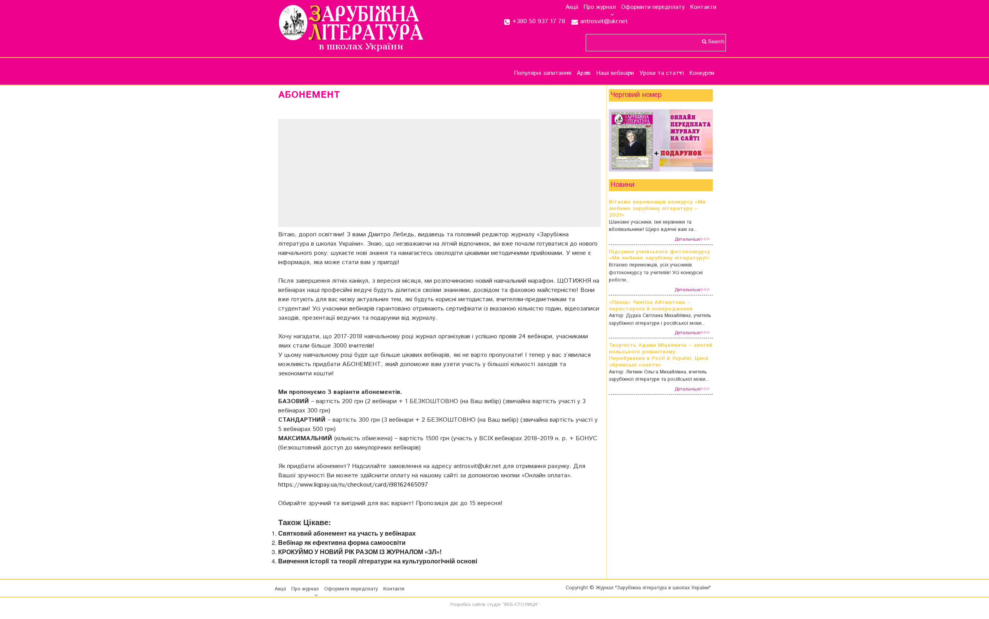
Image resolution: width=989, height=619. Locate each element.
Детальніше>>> (692, 239)
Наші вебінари (615, 73)
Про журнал (599, 7)
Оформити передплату (653, 7)
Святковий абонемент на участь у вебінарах (347, 533)
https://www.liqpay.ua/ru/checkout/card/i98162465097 (353, 484)
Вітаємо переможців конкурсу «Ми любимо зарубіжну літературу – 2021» (657, 208)
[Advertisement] (439, 173)
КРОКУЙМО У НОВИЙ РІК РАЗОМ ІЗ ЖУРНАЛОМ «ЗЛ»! (360, 551)
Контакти (703, 7)
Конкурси (701, 73)
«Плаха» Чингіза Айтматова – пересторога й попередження (651, 305)
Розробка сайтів (468, 604)
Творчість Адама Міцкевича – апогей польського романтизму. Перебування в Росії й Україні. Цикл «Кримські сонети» (660, 355)
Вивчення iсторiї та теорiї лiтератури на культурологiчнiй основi (377, 560)
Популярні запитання (542, 73)
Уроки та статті (661, 73)
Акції (572, 7)
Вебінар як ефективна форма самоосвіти (342, 542)
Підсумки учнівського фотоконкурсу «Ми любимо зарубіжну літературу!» (659, 255)
